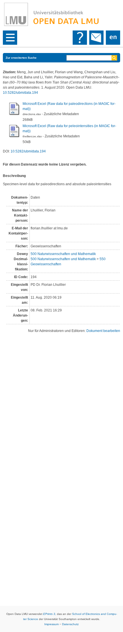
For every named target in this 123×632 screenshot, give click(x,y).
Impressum (51, 624)
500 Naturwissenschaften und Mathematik (63, 254)
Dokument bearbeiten (103, 331)
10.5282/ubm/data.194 (20, 93)
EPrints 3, (49, 613)
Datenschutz (70, 624)
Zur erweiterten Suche (21, 57)
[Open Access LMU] (61, 14)
